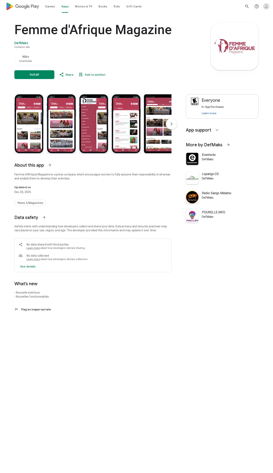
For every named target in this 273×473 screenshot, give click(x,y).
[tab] (50, 6)
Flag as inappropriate (32, 309)
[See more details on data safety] (28, 266)
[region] (94, 58)
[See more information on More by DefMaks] (228, 144)
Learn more (33, 248)
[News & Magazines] (30, 203)
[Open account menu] (266, 6)
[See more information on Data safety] (44, 217)
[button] (29, 123)
